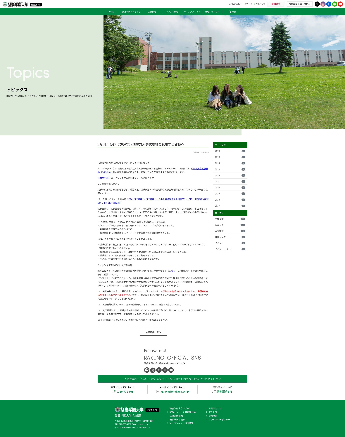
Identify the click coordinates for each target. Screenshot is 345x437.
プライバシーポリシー (219, 419)
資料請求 (213, 415)
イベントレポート (229, 249)
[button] (131, 11)
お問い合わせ (236, 4)
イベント (229, 243)
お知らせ (229, 224)
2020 (229, 187)
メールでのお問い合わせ (174, 389)
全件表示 (229, 218)
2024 (229, 163)
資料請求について (222, 389)
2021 (229, 181)
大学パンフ (260, 4)
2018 (229, 199)
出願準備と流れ (177, 419)
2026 (229, 151)
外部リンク (229, 236)
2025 (229, 157)
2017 (229, 205)
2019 (229, 193)
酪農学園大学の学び (179, 408)
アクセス (248, 4)
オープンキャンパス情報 (181, 423)
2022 (229, 175)
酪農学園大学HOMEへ (299, 4)
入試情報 (229, 230)
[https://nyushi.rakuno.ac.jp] (22, 4)
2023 (229, 169)
